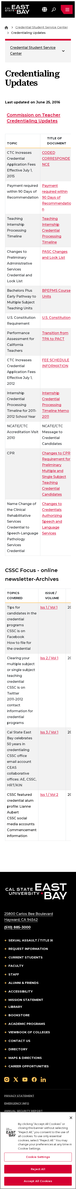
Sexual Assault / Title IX (30, 940)
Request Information (28, 949)
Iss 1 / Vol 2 (49, 794)
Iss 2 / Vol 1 (49, 658)
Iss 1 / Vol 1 (48, 607)
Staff (13, 974)
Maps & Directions (25, 1058)
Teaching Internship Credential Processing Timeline (51, 230)
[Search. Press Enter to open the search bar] (53, 9)
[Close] (71, 1117)
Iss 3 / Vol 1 (49, 732)
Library (15, 1007)
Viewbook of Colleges (29, 1032)
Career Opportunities (28, 1066)
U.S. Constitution (56, 317)
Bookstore (19, 1015)
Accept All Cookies (38, 1181)
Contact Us (19, 1041)
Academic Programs (26, 1024)
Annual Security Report (23, 1111)
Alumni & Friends (23, 983)
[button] (44, 9)
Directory (17, 1049)
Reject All (38, 1169)
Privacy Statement (19, 1095)
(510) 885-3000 (17, 927)
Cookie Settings (38, 1157)
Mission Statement (25, 1000)
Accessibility (20, 991)
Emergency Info (16, 1103)
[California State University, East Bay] (36, 891)
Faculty (15, 966)
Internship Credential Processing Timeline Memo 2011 (55, 405)
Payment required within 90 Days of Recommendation (56, 197)
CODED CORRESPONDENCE (56, 158)
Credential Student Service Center (41, 27)
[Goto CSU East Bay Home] (6, 27)
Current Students (25, 957)
